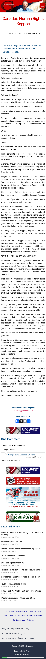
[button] (42, 5)
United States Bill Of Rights (13, 633)
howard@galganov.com (23, 410)
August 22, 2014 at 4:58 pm (35, 457)
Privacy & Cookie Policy (22, 651)
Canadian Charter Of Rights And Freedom (19, 638)
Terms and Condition (22, 654)
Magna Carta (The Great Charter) (15, 628)
